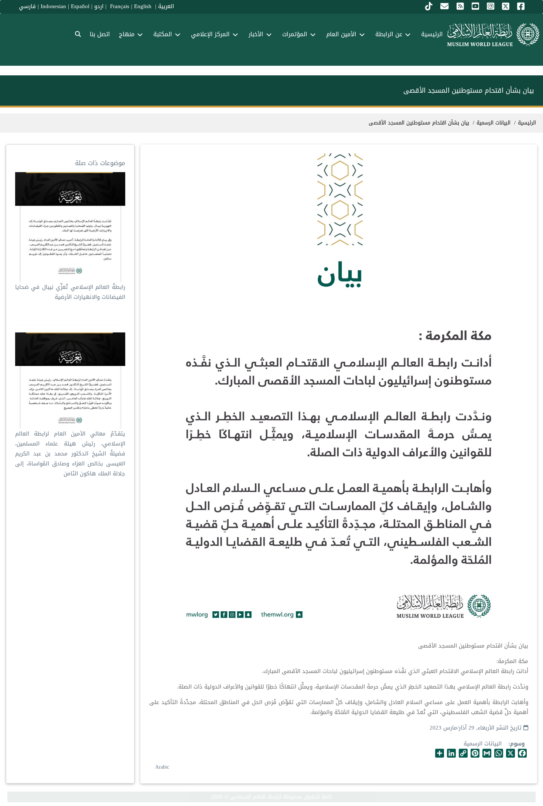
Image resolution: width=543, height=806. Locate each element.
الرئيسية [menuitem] (432, 34)
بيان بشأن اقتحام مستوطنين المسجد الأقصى (419, 123)
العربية (166, 6)
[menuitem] (78, 34)
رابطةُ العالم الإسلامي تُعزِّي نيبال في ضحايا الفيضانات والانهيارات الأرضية (70, 292)
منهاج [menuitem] (126, 34)
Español (80, 6)
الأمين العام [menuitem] (341, 34)
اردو (98, 6)
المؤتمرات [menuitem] (294, 34)
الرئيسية (527, 123)
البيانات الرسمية (483, 743)
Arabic (162, 767)
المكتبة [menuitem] (162, 34)
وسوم (517, 744)
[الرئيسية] (493, 34)
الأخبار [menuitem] (256, 34)
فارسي (27, 6)
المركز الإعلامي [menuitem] (210, 34)
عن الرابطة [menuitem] (388, 34)
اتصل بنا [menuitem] (100, 34)
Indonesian (53, 6)
